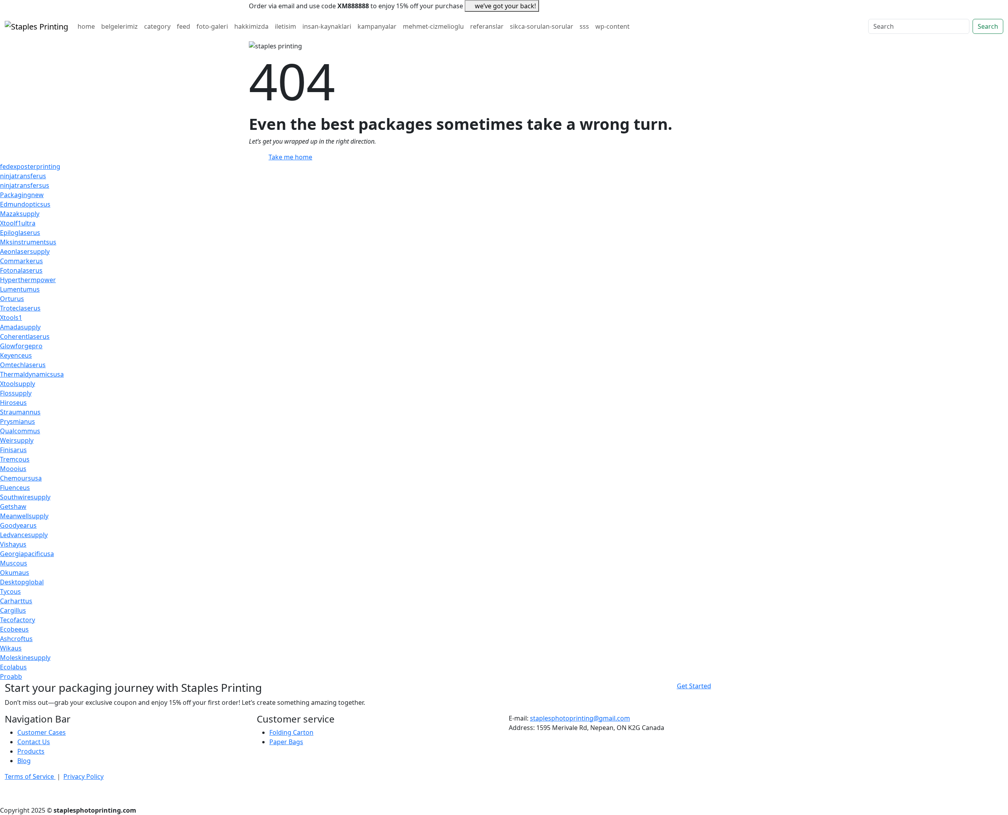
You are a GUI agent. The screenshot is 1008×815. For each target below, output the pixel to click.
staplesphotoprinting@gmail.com (580, 718)
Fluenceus (15, 487)
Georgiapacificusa (27, 553)
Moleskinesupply (25, 657)
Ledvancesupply (24, 534)
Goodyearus (18, 525)
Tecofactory (17, 619)
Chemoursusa (21, 478)
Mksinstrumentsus (28, 242)
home (86, 26)
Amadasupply (20, 327)
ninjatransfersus (24, 185)
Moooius (13, 468)
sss (584, 26)
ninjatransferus (23, 176)
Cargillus (13, 610)
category (157, 26)
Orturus (12, 298)
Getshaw (13, 506)
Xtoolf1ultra (17, 223)
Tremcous (15, 459)
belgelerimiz (119, 26)
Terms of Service (30, 776)
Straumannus (20, 412)
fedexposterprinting (30, 166)
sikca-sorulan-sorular (541, 26)
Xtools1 (11, 317)
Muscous (13, 563)
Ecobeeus (14, 629)
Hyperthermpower (28, 279)
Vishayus (13, 544)
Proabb (11, 676)
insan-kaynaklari (326, 26)
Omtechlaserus (23, 364)
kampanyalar (377, 26)
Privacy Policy (83, 776)
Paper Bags (286, 741)
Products (30, 751)
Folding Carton (291, 732)
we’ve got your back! (505, 6)
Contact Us (33, 741)
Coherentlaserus (25, 336)
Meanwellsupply (24, 516)
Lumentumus (20, 289)
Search (988, 26)
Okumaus (14, 572)
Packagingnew (22, 194)
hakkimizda (251, 26)
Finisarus (13, 449)
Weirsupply (16, 440)
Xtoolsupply (17, 383)
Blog (24, 760)
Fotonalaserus (21, 270)
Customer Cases (41, 732)
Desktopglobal (22, 582)
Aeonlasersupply (25, 251)
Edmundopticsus (25, 204)
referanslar (487, 26)
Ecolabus (13, 667)
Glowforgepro (21, 346)
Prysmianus (17, 421)
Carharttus (16, 601)
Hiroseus (13, 402)
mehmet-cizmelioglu (433, 26)
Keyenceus (16, 355)
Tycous (10, 591)
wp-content (612, 26)
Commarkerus (21, 261)
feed (183, 26)
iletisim (285, 26)
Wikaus (11, 648)
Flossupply (16, 393)
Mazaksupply (19, 213)
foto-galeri (212, 26)
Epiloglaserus (20, 232)
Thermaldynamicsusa (32, 374)
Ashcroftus (16, 638)
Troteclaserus (20, 308)
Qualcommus (20, 431)
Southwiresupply (25, 497)
